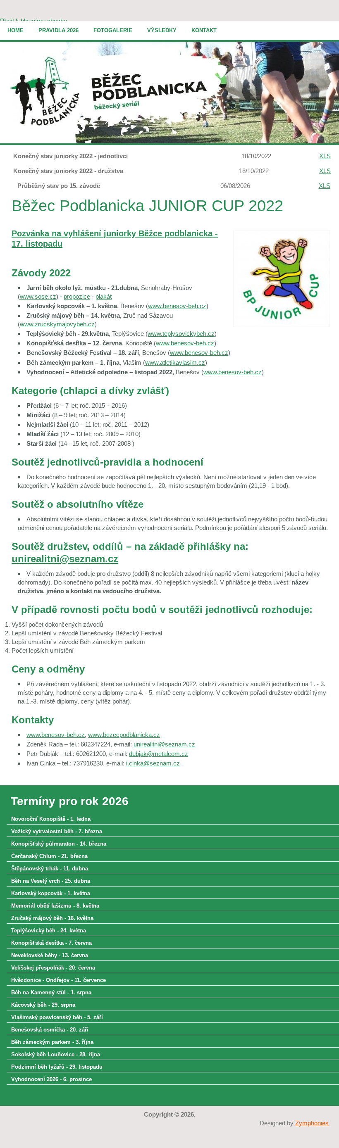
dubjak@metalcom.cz (158, 753)
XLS (325, 155)
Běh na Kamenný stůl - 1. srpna (51, 992)
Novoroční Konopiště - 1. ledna (51, 819)
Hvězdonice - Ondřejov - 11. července (58, 980)
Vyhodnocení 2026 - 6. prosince (51, 1079)
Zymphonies (312, 1123)
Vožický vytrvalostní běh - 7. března (56, 831)
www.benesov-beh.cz (177, 305)
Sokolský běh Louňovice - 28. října (55, 1054)
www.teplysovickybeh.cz (181, 333)
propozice (77, 296)
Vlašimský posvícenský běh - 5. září (57, 1017)
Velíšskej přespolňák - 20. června (53, 968)
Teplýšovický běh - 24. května (48, 930)
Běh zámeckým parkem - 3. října (52, 1042)
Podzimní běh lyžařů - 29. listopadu (57, 1067)
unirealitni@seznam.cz (65, 558)
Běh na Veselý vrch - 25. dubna (50, 881)
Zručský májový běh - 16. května (52, 918)
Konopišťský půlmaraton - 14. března (58, 844)
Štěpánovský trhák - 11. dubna (49, 868)
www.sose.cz (38, 296)
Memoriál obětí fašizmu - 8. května (55, 906)
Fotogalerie (112, 30)
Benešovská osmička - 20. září (49, 1030)
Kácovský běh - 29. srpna (43, 1005)
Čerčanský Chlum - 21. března (49, 856)
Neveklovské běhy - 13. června (49, 955)
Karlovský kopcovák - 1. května (50, 893)
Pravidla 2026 (58, 30)
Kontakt (204, 30)
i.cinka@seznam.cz (153, 763)
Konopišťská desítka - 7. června (51, 943)
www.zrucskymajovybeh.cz (57, 324)
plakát (103, 296)
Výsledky (162, 30)
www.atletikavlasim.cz (175, 362)
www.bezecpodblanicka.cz (124, 734)
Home (15, 30)
